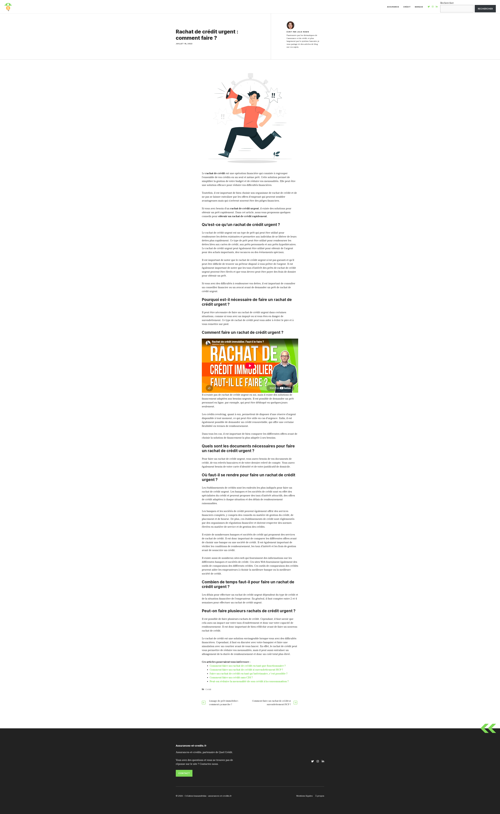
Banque (419, 7)
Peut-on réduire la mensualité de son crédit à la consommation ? (249, 681)
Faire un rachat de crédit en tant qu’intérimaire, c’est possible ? (249, 673)
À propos (319, 795)
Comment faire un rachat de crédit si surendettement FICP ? (246, 669)
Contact (184, 773)
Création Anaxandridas (195, 795)
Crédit (407, 7)
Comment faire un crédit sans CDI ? (231, 677)
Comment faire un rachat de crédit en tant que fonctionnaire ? (248, 666)
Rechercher (447, 3)
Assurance (393, 7)
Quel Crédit (225, 752)
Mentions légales (304, 795)
